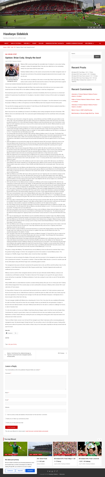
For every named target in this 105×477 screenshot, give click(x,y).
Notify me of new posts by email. (15, 422)
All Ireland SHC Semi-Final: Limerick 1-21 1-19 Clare (85, 76)
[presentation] (98, 440)
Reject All (20, 470)
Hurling (15, 344)
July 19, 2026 (82, 463)
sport (15, 54)
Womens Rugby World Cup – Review (90, 113)
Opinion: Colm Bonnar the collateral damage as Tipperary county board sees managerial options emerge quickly (19, 354)
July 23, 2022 (8, 61)
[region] (20, 465)
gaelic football (16, 43)
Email (7, 400)
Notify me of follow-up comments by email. (18, 418)
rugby (34, 43)
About (6, 43)
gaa (6, 54)
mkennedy (74, 94)
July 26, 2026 (57, 463)
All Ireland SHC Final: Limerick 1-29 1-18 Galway (84, 74)
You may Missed (10, 439)
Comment (8, 373)
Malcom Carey (75, 110)
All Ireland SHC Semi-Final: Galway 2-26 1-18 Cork (84, 78)
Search (73, 53)
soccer (41, 43)
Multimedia (88, 43)
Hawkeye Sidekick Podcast (74, 43)
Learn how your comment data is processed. (37, 431)
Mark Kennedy (75, 113)
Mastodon (62, 474)
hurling (26, 43)
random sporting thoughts (55, 43)
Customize (10, 470)
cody (9, 344)
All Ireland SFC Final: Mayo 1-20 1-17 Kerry (82, 72)
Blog (55, 454)
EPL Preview (61, 353)
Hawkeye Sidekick (15, 34)
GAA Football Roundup (86, 110)
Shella (73, 99)
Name (7, 392)
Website (7, 407)
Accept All (30, 470)
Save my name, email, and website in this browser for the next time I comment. (27, 414)
